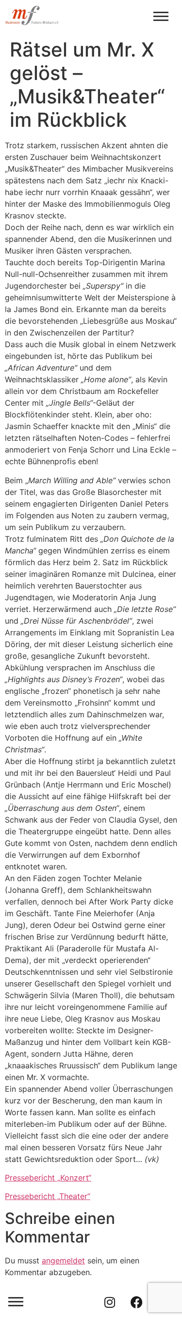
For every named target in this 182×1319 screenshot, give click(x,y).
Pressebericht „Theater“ (47, 1196)
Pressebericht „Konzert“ (48, 1177)
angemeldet (63, 1260)
